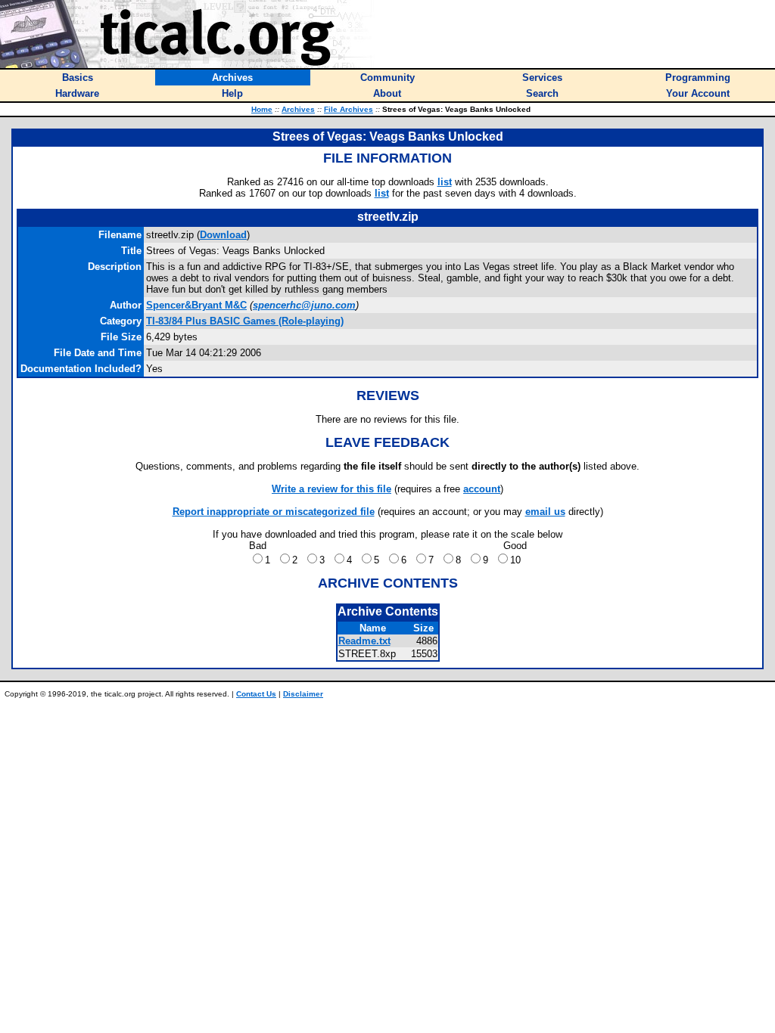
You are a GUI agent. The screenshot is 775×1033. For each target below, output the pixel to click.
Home (261, 109)
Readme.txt (364, 641)
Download (223, 234)
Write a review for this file (331, 489)
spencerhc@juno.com (304, 305)
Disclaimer (303, 694)
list (444, 182)
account (481, 489)
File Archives (348, 109)
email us (545, 511)
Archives (298, 109)
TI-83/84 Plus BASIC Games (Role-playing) (245, 321)
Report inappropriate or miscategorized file (274, 511)
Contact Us (256, 694)
